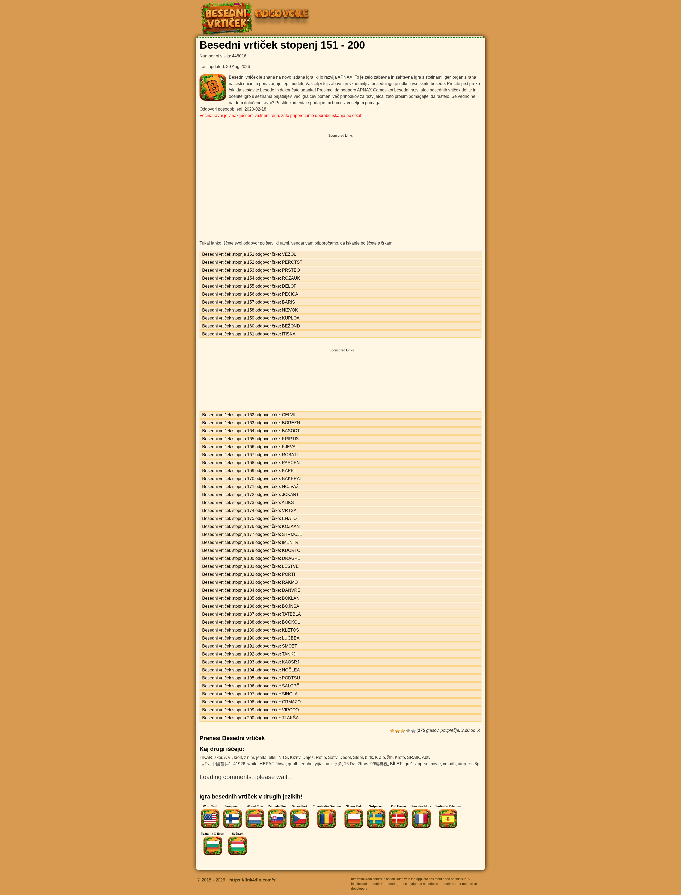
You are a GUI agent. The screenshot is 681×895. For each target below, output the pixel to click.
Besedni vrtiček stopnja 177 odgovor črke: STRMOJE (252, 534)
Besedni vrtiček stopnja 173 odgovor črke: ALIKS (248, 502)
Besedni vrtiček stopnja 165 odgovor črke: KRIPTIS (250, 438)
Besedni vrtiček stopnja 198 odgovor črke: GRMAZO (251, 702)
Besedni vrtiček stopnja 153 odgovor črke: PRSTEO (251, 270)
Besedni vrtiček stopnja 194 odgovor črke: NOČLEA (251, 670)
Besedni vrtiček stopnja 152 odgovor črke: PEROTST (252, 262)
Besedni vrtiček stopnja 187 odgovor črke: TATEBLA (251, 614)
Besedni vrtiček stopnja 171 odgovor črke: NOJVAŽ (250, 486)
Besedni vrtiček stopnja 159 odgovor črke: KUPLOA (251, 318)
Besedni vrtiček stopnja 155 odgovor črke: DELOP (249, 286)
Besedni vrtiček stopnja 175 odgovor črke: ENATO (249, 518)
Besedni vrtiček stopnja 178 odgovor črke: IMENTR (250, 542)
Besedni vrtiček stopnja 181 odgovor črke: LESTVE (250, 566)
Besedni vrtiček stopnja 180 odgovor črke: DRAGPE (251, 558)
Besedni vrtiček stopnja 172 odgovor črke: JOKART (250, 494)
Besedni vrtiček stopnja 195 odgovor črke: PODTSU (251, 678)
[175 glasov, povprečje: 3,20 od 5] (392, 731)
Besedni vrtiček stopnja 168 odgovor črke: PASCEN (251, 462)
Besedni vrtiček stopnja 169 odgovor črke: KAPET (249, 470)
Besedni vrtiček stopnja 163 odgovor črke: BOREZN (251, 423)
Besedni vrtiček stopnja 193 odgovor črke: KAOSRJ (250, 662)
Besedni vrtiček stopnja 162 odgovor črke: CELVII (248, 415)
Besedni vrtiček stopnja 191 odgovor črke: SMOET (249, 646)
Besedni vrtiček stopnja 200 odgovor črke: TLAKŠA (250, 718)
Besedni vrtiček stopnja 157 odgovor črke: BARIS (248, 302)
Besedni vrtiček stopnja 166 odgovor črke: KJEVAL (250, 446)
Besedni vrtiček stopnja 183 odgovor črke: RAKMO (250, 582)
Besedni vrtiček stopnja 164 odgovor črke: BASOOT (251, 430)
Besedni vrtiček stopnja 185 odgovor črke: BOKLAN (251, 598)
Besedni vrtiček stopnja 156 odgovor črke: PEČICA (250, 294)
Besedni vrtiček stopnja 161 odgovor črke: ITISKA (249, 334)
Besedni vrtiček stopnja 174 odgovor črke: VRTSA (249, 510)
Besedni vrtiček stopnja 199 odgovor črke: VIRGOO (250, 710)
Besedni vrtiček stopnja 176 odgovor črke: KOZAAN (251, 526)
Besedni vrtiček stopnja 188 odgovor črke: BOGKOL (251, 622)
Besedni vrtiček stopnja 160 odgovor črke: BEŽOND (251, 326)
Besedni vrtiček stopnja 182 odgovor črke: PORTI (248, 574)
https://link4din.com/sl (253, 880)
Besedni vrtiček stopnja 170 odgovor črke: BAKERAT (252, 478)
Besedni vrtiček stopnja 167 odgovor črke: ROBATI (250, 454)
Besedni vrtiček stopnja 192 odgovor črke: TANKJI (249, 654)
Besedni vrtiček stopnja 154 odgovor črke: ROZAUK (251, 278)
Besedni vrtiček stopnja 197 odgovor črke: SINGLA (250, 694)
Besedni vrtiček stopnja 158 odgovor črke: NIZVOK (250, 310)
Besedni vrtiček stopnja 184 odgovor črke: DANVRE (251, 590)
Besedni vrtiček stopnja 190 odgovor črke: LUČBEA (251, 638)
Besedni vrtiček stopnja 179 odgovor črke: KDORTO (251, 550)
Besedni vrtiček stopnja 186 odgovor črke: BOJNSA (250, 606)
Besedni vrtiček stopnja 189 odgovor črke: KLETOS (250, 630)
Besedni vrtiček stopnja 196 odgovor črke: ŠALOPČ (251, 686)
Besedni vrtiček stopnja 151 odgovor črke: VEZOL (249, 254)
